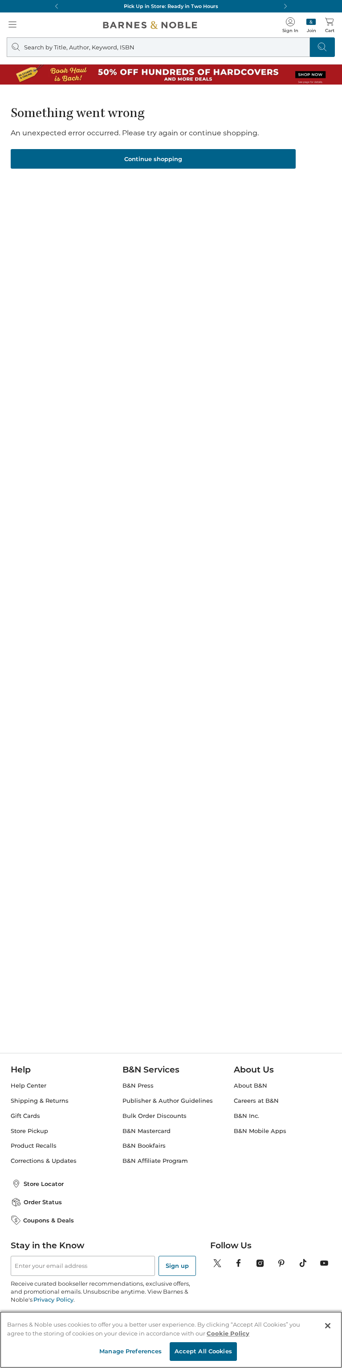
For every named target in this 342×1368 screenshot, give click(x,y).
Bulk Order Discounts (154, 1116)
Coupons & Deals (48, 1220)
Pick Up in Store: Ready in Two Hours (171, 6)
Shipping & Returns (40, 1100)
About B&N (250, 1085)
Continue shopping (153, 158)
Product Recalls (34, 1145)
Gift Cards (25, 1116)
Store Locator (44, 1183)
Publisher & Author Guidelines (167, 1100)
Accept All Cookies (203, 1351)
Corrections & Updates (44, 1161)
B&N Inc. (246, 1116)
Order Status (43, 1202)
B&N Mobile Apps (260, 1131)
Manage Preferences (130, 1351)
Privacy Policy (53, 1299)
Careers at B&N (256, 1100)
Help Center (28, 1085)
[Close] (328, 1326)
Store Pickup (29, 1131)
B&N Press (138, 1085)
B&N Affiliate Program (155, 1161)
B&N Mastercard (146, 1131)
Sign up (177, 1265)
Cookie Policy (228, 1333)
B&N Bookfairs (144, 1145)
